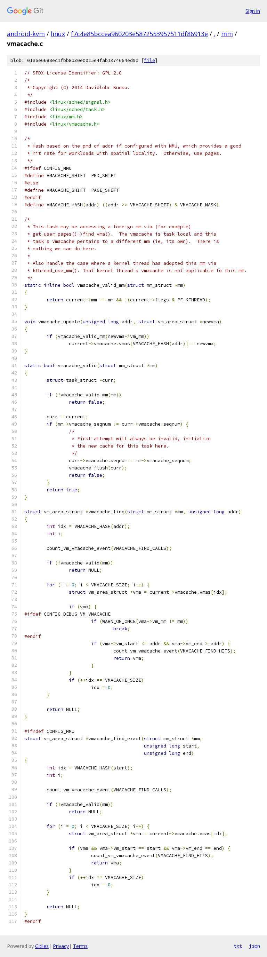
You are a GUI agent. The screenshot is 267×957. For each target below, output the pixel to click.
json (254, 946)
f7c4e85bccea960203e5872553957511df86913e (139, 34)
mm (227, 34)
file (149, 60)
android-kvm (26, 34)
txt (238, 946)
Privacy (61, 946)
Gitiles (42, 946)
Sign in (252, 11)
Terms (80, 946)
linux (58, 34)
